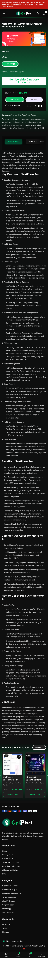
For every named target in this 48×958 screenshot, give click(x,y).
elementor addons (37, 119)
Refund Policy (7, 859)
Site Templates (8, 912)
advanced (10, 119)
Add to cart (14, 99)
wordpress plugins (23, 125)
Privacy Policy (7, 855)
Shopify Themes (8, 901)
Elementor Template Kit (11, 893)
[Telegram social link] (41, 106)
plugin (8, 122)
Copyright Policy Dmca (11, 866)
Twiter (4, 928)
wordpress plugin (8, 125)
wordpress (36, 122)
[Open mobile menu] (4, 13)
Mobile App (6, 909)
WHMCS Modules (9, 897)
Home (4, 72)
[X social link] (35, 106)
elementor (25, 119)
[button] (12, 794)
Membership (16, 115)
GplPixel (14, 836)
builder (17, 119)
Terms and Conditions (10, 862)
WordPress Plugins (16, 72)
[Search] (38, 13)
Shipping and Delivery (11, 870)
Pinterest (5, 932)
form (4, 122)
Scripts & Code (8, 905)
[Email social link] (38, 106)
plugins (15, 122)
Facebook (6, 924)
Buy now (34, 99)
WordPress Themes (10, 886)
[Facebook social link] (32, 106)
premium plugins (25, 122)
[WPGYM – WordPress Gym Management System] (35, 764)
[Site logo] (24, 13)
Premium (6, 783)
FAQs (4, 874)
